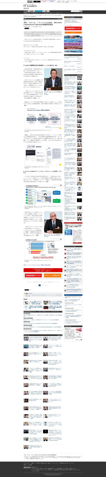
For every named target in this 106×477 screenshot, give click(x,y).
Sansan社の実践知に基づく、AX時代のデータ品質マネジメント (70, 96)
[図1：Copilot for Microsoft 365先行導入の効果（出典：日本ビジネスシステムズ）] (43, 129)
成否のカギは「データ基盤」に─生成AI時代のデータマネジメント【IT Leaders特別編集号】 (41, 319)
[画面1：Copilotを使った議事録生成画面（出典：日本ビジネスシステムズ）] (43, 165)
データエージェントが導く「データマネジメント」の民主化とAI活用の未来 (55, 346)
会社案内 (48, 463)
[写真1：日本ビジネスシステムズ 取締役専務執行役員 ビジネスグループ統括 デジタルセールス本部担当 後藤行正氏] (53, 90)
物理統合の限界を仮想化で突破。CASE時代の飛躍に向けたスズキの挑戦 (55, 408)
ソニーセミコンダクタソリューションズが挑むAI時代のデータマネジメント (55, 400)
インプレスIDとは (68, 25)
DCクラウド (44, 1)
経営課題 (31, 11)
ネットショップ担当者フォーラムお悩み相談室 (51, 469)
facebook (26, 8)
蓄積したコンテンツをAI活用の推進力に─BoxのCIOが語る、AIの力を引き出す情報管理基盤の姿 (55, 302)
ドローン (63, 2)
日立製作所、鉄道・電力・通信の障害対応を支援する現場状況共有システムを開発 (55, 307)
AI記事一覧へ (59, 18)
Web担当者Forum (51, 468)
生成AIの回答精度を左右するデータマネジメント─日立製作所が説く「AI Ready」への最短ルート (35, 408)
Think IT (46, 468)
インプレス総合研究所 (58, 468)
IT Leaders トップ (27, 15)
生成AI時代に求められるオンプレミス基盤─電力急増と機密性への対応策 (35, 447)
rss (28, 8)
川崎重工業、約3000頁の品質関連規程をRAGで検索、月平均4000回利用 (35, 307)
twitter (24, 8)
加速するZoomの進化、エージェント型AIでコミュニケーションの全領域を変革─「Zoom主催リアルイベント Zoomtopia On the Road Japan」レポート (55, 433)
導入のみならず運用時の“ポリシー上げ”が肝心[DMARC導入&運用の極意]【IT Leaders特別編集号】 (43, 326)
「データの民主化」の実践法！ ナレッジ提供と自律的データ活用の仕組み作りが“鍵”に (55, 385)
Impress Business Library (69, 22)
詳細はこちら (78, 339)
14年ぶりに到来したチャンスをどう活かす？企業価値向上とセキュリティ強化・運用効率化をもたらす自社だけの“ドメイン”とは (70, 208)
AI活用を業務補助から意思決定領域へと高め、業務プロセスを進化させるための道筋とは (55, 377)
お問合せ (25, 464)
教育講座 (66, 2)
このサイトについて (27, 463)
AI (45, 13)
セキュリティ (53, 13)
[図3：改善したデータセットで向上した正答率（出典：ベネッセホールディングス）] (43, 259)
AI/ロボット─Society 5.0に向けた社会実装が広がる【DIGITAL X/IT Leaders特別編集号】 (41, 323)
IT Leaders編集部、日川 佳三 (36, 26)
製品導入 (52, 1)
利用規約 (32, 463)
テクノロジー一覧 (33, 15)
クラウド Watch (65, 468)
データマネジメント (61, 13)
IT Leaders (30, 6)
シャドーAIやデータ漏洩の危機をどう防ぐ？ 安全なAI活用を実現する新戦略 (55, 392)
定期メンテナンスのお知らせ (70, 66)
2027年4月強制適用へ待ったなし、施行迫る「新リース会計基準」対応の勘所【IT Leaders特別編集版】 (43, 316)
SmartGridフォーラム (72, 468)
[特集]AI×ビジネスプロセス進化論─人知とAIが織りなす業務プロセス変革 (73, 227)
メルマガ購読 (37, 463)
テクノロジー (38, 11)
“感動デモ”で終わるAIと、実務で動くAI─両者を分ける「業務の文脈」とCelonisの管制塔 (55, 338)
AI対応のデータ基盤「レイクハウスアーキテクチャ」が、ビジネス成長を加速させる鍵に (55, 354)
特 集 (46, 11)
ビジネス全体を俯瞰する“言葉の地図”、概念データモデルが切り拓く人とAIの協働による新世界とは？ (35, 392)
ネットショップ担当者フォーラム (37, 469)
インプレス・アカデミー (36, 471)
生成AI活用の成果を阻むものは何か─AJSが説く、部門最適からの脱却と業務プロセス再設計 (35, 346)
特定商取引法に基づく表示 (64, 463)
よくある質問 (29, 464)
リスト (30, 28)
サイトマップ (71, 463)
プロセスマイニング (39, 13)
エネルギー (59, 2)
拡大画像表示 (46, 94)
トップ (25, 12)
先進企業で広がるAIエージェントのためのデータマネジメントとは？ (55, 416)
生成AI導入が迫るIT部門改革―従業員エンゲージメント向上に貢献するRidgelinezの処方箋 (55, 439)
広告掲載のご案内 (43, 463)
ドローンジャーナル (76, 469)
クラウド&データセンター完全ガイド (38, 468)
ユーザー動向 (32, 13)
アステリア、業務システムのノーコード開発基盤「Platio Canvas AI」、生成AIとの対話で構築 (35, 302)
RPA (48, 13)
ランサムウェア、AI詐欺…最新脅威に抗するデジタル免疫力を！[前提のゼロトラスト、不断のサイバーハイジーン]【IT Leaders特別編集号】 (43, 331)
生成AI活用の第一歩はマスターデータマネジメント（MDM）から (70, 121)
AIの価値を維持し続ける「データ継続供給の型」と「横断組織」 (70, 135)
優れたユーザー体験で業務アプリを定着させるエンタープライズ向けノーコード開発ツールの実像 (35, 423)
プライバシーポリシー (55, 463)
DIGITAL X (70, 469)
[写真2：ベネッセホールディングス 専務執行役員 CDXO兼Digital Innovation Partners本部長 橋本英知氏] (53, 233)
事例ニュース (41, 15)
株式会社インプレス (35, 467)
